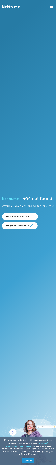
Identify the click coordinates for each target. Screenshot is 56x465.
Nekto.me (11, 7)
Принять (28, 460)
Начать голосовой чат (17, 216)
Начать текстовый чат (17, 225)
